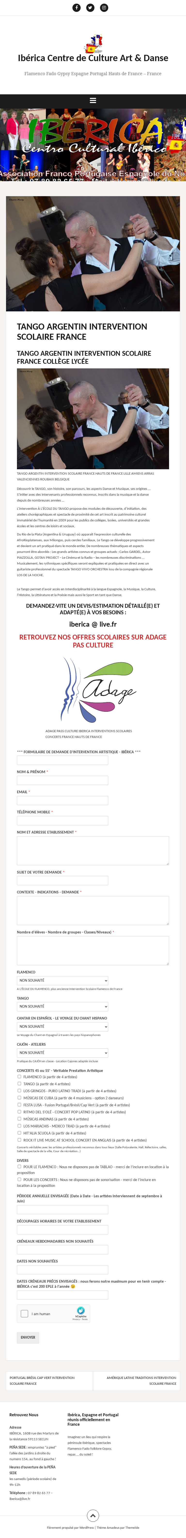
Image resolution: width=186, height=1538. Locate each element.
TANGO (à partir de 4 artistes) (46, 1084)
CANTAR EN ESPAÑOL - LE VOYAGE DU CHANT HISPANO (62, 1018)
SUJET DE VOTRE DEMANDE (41, 872)
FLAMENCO (26, 972)
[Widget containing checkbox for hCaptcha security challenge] (53, 1313)
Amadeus (113, 1528)
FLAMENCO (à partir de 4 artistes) (50, 1077)
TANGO (23, 999)
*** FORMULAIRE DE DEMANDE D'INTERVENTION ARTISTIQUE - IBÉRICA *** (79, 752)
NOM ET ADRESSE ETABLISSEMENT (47, 832)
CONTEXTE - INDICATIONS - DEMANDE (49, 892)
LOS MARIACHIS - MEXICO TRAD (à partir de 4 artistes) (66, 1126)
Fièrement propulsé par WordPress (70, 1528)
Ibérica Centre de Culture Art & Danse (93, 59)
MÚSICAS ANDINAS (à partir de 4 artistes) (56, 1119)
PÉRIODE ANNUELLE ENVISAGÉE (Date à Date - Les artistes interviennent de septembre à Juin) (89, 1198)
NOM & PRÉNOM (32, 772)
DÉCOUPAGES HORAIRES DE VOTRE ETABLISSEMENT (59, 1221)
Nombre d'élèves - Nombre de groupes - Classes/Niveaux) (65, 932)
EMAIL (23, 792)
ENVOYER (28, 1338)
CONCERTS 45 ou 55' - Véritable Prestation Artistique (60, 1071)
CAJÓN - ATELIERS (31, 1045)
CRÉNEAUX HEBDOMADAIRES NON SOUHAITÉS (55, 1242)
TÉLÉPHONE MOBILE (35, 812)
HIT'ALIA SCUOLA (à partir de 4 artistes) (54, 1133)
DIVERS (23, 1161)
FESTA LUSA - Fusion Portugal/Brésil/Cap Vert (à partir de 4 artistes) (76, 1105)
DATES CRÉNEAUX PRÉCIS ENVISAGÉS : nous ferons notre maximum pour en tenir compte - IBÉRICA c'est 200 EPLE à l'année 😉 (91, 1284)
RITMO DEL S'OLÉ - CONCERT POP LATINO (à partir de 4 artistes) (74, 1112)
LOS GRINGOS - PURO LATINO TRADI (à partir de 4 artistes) (69, 1091)
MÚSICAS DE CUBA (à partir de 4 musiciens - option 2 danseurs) (73, 1098)
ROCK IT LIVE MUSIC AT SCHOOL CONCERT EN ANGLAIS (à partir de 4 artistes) (85, 1140)
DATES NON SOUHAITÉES (37, 1261)
